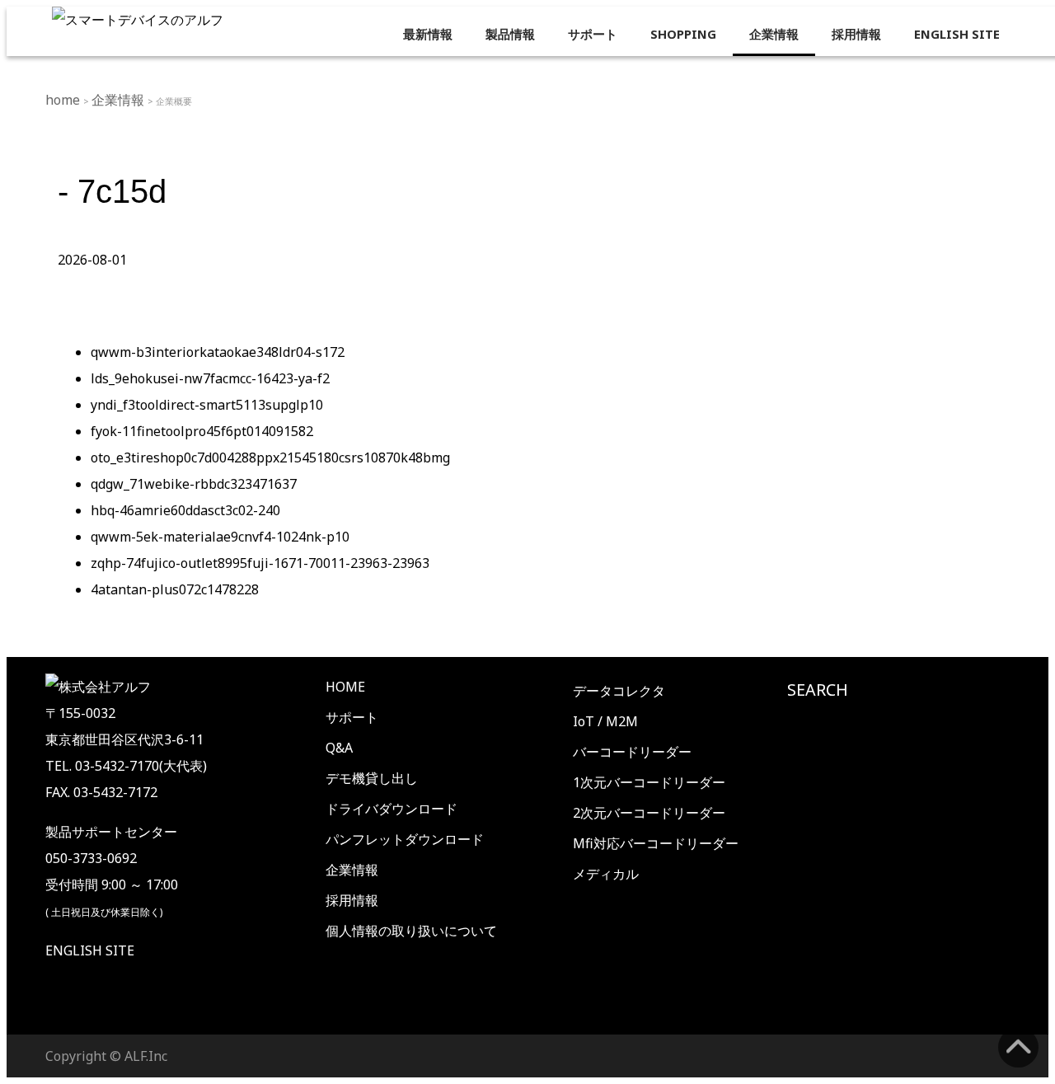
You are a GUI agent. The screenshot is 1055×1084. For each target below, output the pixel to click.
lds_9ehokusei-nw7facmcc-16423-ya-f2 (210, 378)
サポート (592, 34)
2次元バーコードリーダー (649, 813)
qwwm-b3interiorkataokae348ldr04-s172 (218, 352)
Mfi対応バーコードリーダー (655, 843)
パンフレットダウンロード (405, 839)
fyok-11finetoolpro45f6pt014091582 (202, 431)
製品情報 (510, 34)
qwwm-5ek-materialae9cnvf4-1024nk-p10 (220, 537)
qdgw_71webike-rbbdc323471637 (194, 484)
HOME (345, 687)
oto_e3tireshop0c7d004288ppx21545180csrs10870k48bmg (270, 457)
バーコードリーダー (632, 752)
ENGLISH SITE (957, 34)
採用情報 (856, 34)
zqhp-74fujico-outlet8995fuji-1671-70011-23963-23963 (260, 563)
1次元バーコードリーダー (649, 782)
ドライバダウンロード (391, 809)
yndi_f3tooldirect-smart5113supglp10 (207, 405)
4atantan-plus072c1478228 (175, 589)
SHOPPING (683, 34)
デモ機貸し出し (372, 778)
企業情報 (774, 34)
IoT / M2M (605, 721)
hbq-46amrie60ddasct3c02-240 (185, 510)
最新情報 (427, 34)
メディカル (606, 874)
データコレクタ (619, 691)
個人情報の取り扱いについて (411, 931)
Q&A (339, 748)
